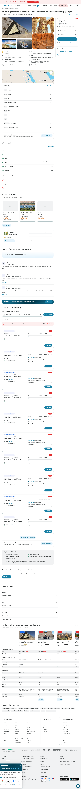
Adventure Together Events (26, 761)
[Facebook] (22, 779)
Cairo (62, 708)
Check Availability (48, 314)
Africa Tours (20, 710)
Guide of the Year (44, 758)
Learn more (49, 240)
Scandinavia (29, 727)
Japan (16, 722)
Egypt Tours (14, 710)
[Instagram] (29, 779)
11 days (72, 708)
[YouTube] (35, 779)
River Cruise (67, 708)
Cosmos (45, 724)
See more (40, 691)
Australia (5, 725)
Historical (43, 710)
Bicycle (64, 724)
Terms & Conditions (43, 786)
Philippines (17, 725)
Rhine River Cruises (31, 731)
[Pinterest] (32, 779)
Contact (70, 5)
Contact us (62, 758)
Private (64, 742)
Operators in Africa (6, 710)
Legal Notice (23, 786)
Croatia (16, 733)
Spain (28, 735)
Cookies (36, 786)
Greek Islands (18, 742)
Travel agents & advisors (45, 766)
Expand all (49, 85)
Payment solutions (25, 767)
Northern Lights (66, 727)
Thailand (17, 729)
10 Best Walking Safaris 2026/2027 (10, 708)
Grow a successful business (26, 766)
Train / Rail (65, 736)
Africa (5, 722)
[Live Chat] (78, 786)
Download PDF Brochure (66, 51)
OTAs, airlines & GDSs (44, 770)
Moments (55, 5)
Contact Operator (64, 55)
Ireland (28, 724)
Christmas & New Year (50, 710)
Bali (4, 738)
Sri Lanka (17, 727)
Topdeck (45, 729)
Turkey (28, 736)
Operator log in (24, 772)
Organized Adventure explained (27, 758)
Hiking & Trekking (66, 725)
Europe (5, 727)
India (5, 742)
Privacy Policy (30, 786)
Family (32, 710)
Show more (4, 270)
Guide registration (44, 760)
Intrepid (44, 727)
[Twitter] (26, 779)
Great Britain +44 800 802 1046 (66, 763)
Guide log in (42, 761)
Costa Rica (29, 740)
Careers (6, 760)
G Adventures (46, 725)
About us (4, 758)
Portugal (28, 729)
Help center (62, 760)
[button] (40, 337)
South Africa (6, 736)
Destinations (44, 5)
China (5, 740)
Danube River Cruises (19, 735)
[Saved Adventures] (74, 5)
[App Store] (64, 779)
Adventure (65, 722)
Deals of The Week (63, 5)
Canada (28, 738)
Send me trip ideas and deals (9, 777)
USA (28, 742)
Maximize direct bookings (26, 770)
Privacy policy (18, 784)
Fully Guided (37, 710)
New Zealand (18, 724)
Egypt (5, 733)
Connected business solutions (27, 760)
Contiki (44, 722)
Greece (16, 740)
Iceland (28, 722)
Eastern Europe (18, 736)
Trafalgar (45, 731)
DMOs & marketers (44, 769)
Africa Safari (65, 731)
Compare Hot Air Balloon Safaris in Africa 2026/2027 (28, 708)
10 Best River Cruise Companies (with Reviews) (50, 708)
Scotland (29, 733)
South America (6, 731)
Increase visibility (24, 769)
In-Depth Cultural (66, 733)
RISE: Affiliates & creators (45, 767)
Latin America (6, 729)
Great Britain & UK (19, 738)
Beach (64, 738)
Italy (28, 725)
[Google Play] (74, 779)
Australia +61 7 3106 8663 (65, 764)
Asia (4, 724)
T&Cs (14, 784)
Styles (50, 5)
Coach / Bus (65, 735)
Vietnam (17, 731)
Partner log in (43, 772)
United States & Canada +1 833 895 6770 (68, 761)
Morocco (5, 735)
